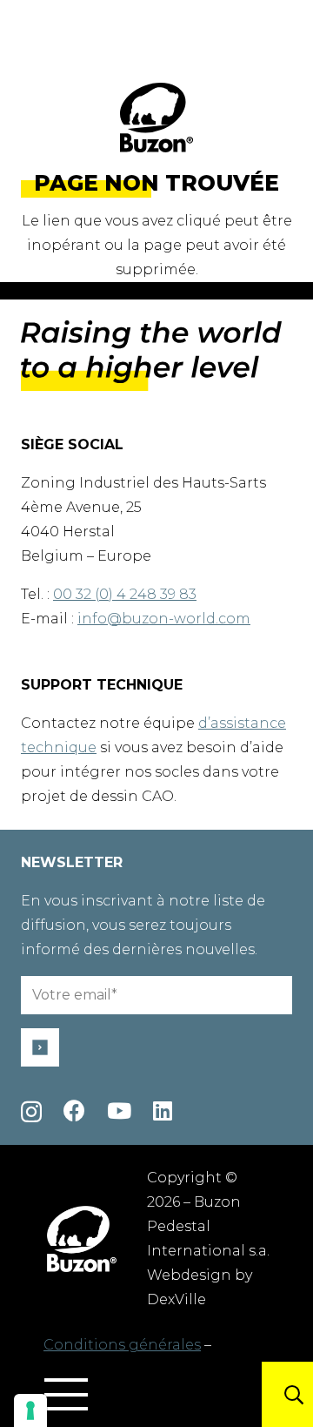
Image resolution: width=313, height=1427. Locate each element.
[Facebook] (74, 1110)
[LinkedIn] (162, 1110)
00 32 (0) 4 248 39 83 (124, 594)
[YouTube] (119, 1110)
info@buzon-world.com (163, 618)
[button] (66, 1395)
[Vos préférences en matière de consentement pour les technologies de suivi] (30, 1410)
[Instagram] (31, 1112)
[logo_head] (156, 117)
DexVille (176, 1299)
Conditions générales (122, 1344)
